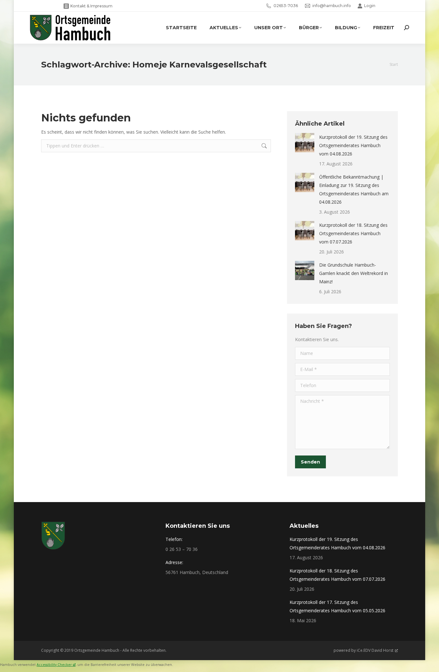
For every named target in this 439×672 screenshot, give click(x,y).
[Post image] (304, 142)
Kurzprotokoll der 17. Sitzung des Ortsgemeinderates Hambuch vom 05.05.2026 (337, 606)
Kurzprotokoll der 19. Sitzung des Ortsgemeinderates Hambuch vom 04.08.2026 (353, 145)
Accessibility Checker (54, 664)
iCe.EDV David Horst (375, 650)
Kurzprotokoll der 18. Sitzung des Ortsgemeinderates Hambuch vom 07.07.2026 (353, 233)
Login (369, 5)
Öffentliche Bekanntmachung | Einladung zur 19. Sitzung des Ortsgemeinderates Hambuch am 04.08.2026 (354, 189)
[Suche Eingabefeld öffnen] (406, 27)
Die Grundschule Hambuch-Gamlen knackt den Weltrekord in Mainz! (353, 273)
